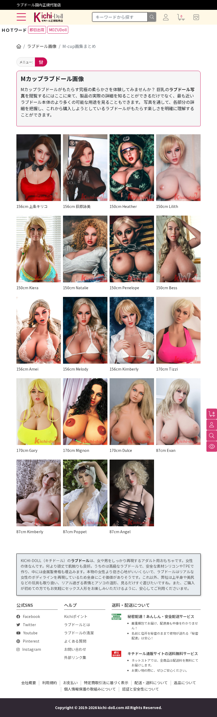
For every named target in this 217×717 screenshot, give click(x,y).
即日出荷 (37, 29)
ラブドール (80, 560)
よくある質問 (75, 641)
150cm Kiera (27, 287)
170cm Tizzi (167, 369)
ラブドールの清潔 (79, 632)
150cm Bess (166, 287)
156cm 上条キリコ (32, 206)
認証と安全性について (140, 689)
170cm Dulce (121, 450)
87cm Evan (165, 450)
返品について (185, 682)
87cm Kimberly (29, 531)
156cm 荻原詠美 (77, 206)
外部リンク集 (75, 657)
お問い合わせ (75, 649)
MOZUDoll (58, 29)
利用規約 (49, 682)
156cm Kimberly (124, 369)
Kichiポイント (76, 616)
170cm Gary (26, 450)
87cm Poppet (75, 531)
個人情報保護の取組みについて (90, 689)
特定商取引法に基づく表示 (106, 682)
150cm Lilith (167, 206)
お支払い (70, 682)
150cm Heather (123, 206)
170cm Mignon (76, 450)
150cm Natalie (75, 287)
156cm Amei (27, 369)
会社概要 (28, 682)
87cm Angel (120, 531)
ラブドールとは (77, 624)
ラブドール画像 (42, 46)
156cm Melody (75, 369)
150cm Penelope (124, 287)
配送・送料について (151, 682)
